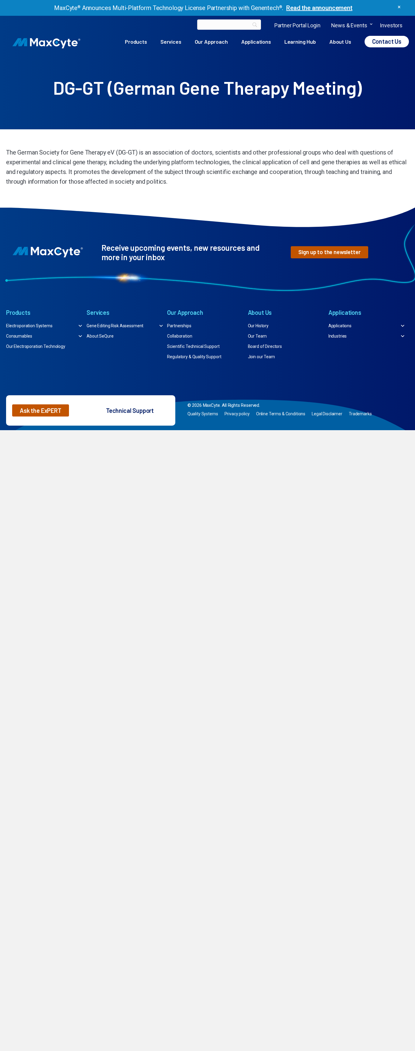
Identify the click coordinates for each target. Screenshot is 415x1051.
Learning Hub (300, 41)
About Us (340, 41)
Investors (391, 25)
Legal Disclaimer (327, 413)
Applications (256, 41)
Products (136, 41)
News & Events (349, 25)
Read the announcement (319, 8)
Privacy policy (237, 413)
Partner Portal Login (297, 25)
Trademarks (360, 413)
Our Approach (211, 41)
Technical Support (130, 410)
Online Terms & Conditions (281, 413)
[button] (371, 25)
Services (170, 41)
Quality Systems (202, 413)
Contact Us (386, 41)
